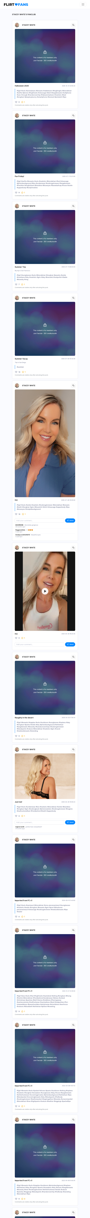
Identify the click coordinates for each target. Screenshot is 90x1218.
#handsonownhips (42, 727)
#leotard (51, 97)
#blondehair (67, 91)
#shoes (42, 1090)
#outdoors (44, 722)
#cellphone (67, 93)
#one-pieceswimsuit (52, 905)
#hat (58, 181)
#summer (20, 367)
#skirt (49, 93)
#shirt (45, 507)
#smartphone (42, 97)
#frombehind (36, 811)
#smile (69, 185)
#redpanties (59, 1002)
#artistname (45, 1004)
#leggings (57, 1101)
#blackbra (38, 185)
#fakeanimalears (47, 95)
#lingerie (69, 809)
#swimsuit (30, 905)
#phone (26, 93)
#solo (23, 91)
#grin (39, 277)
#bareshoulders (34, 1004)
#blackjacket (22, 1097)
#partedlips (66, 1101)
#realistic (58, 95)
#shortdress (54, 1004)
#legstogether (47, 1099)
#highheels (33, 93)
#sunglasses (26, 275)
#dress (55, 998)
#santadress (45, 1002)
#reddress (47, 1000)
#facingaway (56, 1000)
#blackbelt (28, 1006)
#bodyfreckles (32, 188)
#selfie (19, 93)
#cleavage (42, 93)
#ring (26, 279)
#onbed (62, 998)
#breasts (39, 91)
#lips (64, 97)
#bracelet (49, 277)
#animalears (31, 91)
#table (64, 277)
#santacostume (23, 1002)
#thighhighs (57, 91)
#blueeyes (47, 185)
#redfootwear (34, 1002)
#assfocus (64, 1004)
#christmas (21, 1000)
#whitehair (59, 725)
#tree (29, 1101)
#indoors (20, 1006)
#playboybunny (31, 97)
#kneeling (51, 1006)
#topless (62, 722)
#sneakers (36, 1093)
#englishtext (29, 185)
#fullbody (58, 1097)
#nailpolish (57, 277)
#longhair (20, 97)
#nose (64, 185)
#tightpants (35, 1101)
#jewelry (57, 275)
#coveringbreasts (34, 1097)
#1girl (19, 91)
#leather (50, 1101)
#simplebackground (33, 509)
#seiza (39, 1000)
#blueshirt (38, 507)
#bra (33, 183)
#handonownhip (34, 95)
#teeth (19, 507)
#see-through (22, 95)
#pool (51, 907)
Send (71, 520)
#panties (29, 1000)
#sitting (54, 996)
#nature (30, 729)
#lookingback (34, 809)
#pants (27, 725)
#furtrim (20, 998)
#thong (68, 996)
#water (19, 912)
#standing (34, 731)
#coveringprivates (36, 1095)
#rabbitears (47, 91)
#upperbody (21, 188)
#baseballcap (56, 185)
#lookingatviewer (52, 183)
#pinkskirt (58, 97)
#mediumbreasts (23, 731)
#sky (27, 277)
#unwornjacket (67, 1099)
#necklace (21, 277)
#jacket (36, 1090)
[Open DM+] (73, 25)
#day (43, 277)
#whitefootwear (23, 1095)
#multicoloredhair (23, 811)
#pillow (44, 1006)
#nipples (32, 722)
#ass (23, 996)
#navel (57, 729)
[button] (23, 102)
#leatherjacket (36, 1099)
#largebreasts (56, 93)
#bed (64, 95)
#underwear (40, 183)
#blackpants (21, 729)
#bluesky (20, 279)
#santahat (47, 996)
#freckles (20, 185)
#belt (35, 1000)
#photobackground (24, 183)
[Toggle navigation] (83, 4)
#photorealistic (45, 809)
